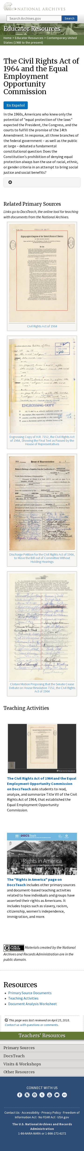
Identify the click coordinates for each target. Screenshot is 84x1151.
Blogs (57, 1095)
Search (69, 18)
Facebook (19, 1095)
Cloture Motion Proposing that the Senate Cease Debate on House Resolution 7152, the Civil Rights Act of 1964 (42, 688)
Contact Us (12, 1112)
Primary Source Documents (30, 992)
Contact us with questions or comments (31, 1025)
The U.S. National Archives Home (34, 7)
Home (8, 38)
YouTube (49, 1095)
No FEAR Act (46, 1117)
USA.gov (63, 1117)
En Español (16, 105)
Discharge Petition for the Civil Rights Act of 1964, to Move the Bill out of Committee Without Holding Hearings (42, 558)
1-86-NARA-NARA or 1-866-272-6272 (42, 1133)
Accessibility (30, 1112)
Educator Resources (29, 38)
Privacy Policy (51, 1112)
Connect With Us (42, 1087)
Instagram (34, 1095)
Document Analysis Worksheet (32, 1003)
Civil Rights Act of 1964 (42, 326)
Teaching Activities (23, 998)
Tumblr (42, 1095)
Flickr (64, 1095)
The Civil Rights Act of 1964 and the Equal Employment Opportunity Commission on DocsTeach (41, 783)
